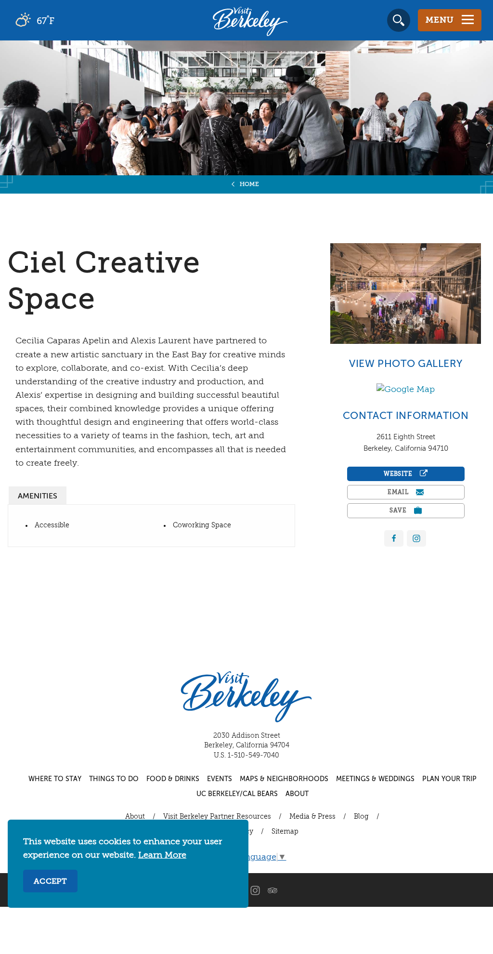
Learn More (162, 855)
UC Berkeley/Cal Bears (237, 794)
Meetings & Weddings (375, 779)
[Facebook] (393, 538)
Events (219, 779)
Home (249, 184)
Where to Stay (54, 779)
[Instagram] (255, 890)
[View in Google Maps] (405, 389)
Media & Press (312, 816)
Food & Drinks (172, 779)
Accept (50, 882)
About (297, 794)
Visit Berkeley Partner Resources (217, 816)
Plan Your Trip (449, 779)
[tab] (37, 495)
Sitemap (285, 831)
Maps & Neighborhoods (284, 779)
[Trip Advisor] (272, 890)
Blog (361, 816)
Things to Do (114, 779)
